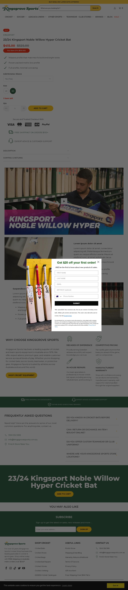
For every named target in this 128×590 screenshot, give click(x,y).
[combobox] (58, 296)
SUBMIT (76, 303)
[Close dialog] (98, 262)
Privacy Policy (91, 325)
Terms (56, 326)
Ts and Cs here (68, 315)
